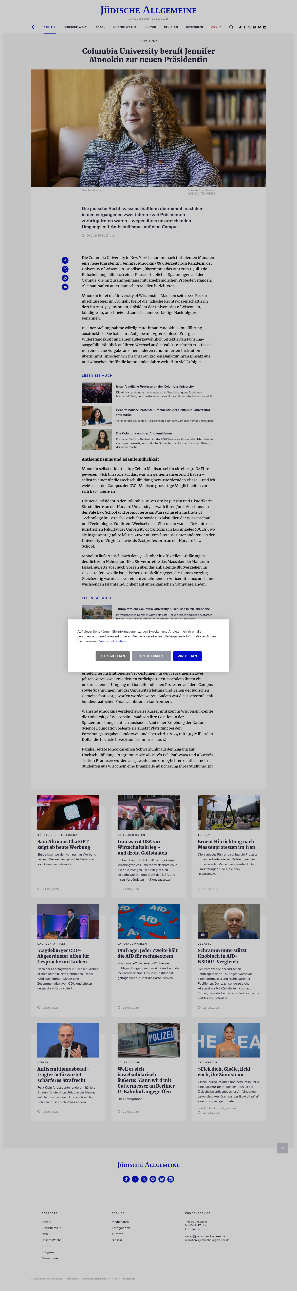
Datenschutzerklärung (113, 641)
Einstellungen (151, 656)
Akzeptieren (187, 656)
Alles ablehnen (112, 656)
